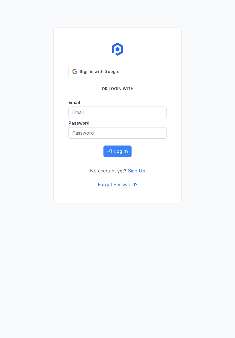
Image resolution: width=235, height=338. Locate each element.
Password (78, 123)
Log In (121, 151)
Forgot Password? (118, 184)
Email (74, 102)
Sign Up (136, 171)
